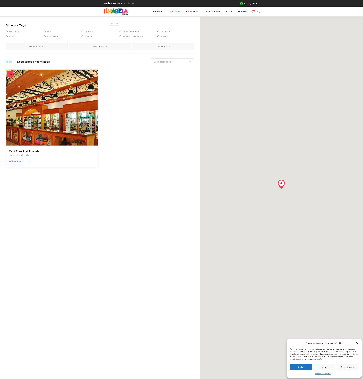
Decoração (166, 31)
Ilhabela (21, 155)
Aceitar (301, 367)
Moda (11, 36)
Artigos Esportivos (131, 31)
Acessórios (14, 31)
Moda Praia (52, 36)
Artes (49, 31)
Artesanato (90, 31)
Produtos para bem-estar (134, 36)
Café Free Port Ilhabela (24, 151)
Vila (27, 155)
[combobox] (172, 61)
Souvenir (165, 36)
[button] (357, 343)
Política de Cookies (323, 373)
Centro (12, 155)
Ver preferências (347, 367)
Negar (324, 367)
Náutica (88, 36)
